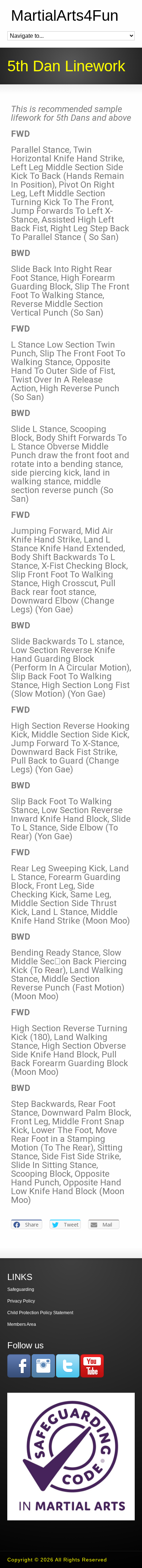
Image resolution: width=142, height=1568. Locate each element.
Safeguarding (20, 1289)
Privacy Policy (21, 1301)
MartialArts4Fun (64, 15)
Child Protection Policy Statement (40, 1312)
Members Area (21, 1324)
